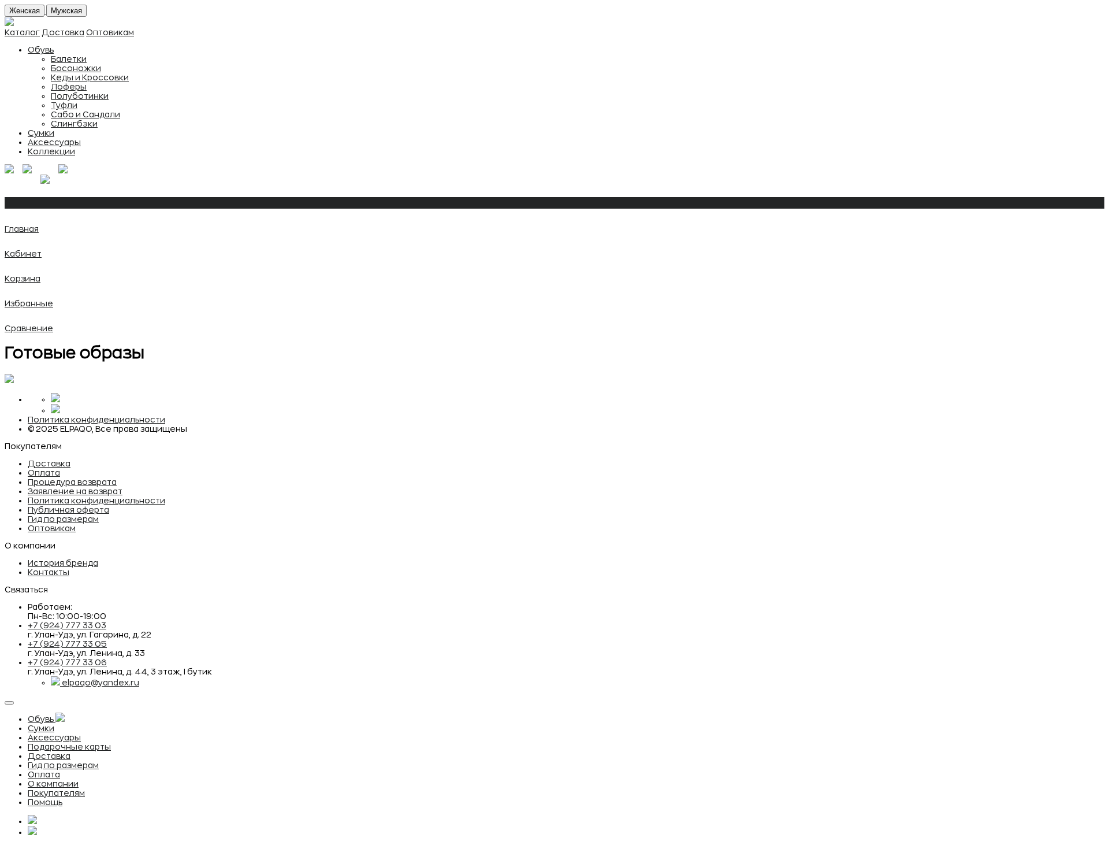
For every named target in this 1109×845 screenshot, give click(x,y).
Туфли (64, 105)
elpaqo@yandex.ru (100, 683)
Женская (24, 10)
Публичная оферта (68, 510)
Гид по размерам (63, 519)
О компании (53, 784)
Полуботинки (80, 96)
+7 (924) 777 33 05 (67, 644)
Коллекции (51, 151)
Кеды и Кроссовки (90, 77)
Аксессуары (54, 142)
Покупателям (56, 793)
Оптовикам (110, 32)
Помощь (45, 802)
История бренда (63, 563)
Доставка (63, 32)
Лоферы (69, 87)
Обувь (41, 50)
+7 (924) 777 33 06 (67, 662)
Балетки (69, 59)
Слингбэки (74, 124)
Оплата (44, 473)
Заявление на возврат (75, 491)
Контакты (48, 572)
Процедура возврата (72, 482)
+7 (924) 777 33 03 (67, 625)
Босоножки (76, 68)
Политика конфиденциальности (96, 420)
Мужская (66, 10)
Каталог (22, 32)
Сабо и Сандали (85, 114)
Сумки (41, 133)
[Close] (9, 703)
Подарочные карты (69, 747)
